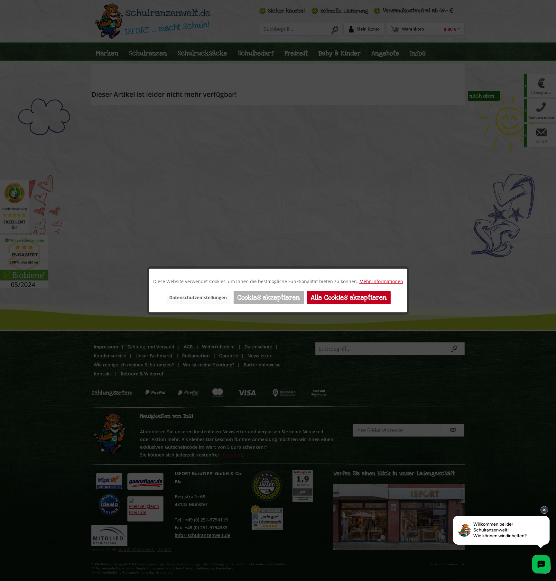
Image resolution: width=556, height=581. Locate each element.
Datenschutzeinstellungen (198, 297)
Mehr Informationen (381, 281)
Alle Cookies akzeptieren (349, 297)
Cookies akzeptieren (268, 297)
